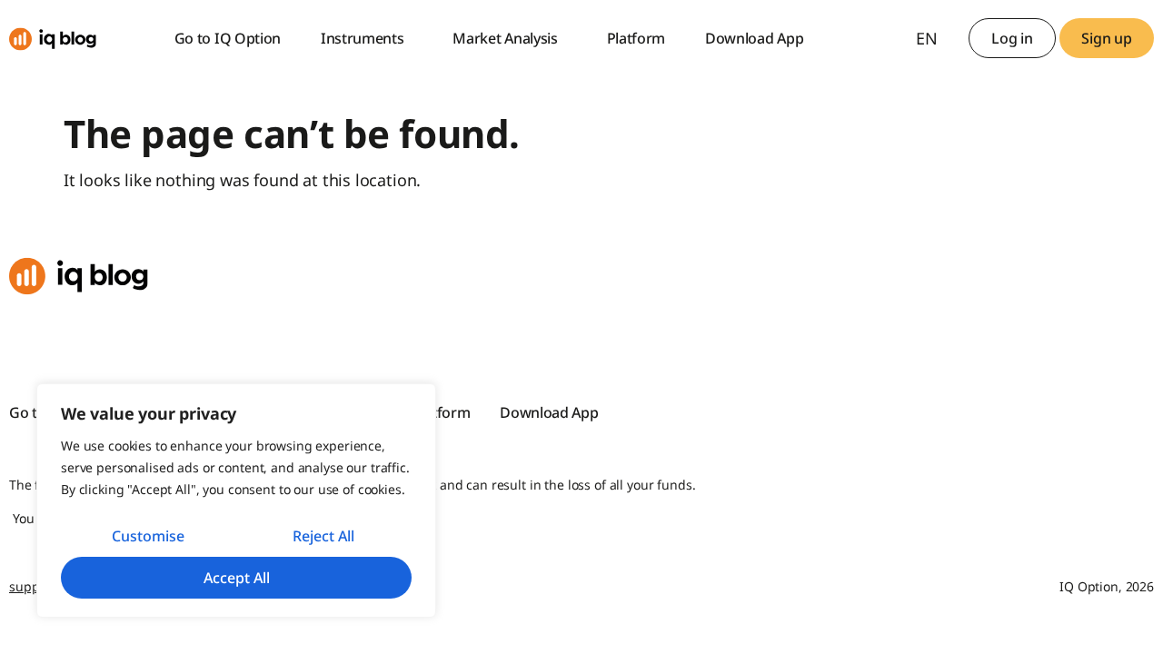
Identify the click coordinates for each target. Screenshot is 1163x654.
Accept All (237, 578)
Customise (148, 536)
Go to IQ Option (227, 38)
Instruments (362, 38)
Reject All (323, 536)
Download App (754, 38)
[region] (236, 500)
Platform (636, 38)
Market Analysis (504, 38)
